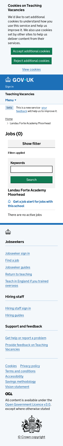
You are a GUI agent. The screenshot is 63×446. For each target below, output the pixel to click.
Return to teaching (18, 274)
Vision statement (17, 387)
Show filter (31, 143)
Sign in (9, 86)
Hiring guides (14, 315)
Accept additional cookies (31, 51)
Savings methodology (20, 381)
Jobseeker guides (17, 267)
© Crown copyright (31, 437)
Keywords (17, 163)
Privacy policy (30, 366)
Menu (9, 100)
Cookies (11, 366)
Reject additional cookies (32, 61)
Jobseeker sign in (17, 253)
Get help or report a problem (25, 338)
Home (9, 119)
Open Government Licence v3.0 (27, 404)
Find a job (12, 260)
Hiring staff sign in (18, 308)
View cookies (31, 69)
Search (31, 180)
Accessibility (14, 376)
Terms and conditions (20, 371)
